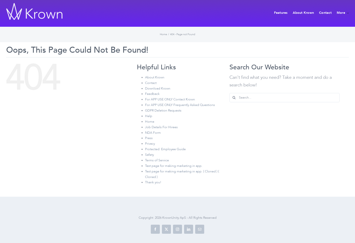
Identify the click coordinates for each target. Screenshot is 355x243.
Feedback (152, 94)
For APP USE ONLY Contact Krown (170, 99)
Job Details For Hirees (161, 127)
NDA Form (153, 132)
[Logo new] (35, 5)
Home (149, 121)
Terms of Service (157, 160)
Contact (151, 83)
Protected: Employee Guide (165, 149)
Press (149, 138)
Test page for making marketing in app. (173, 166)
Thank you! (153, 182)
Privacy (150, 143)
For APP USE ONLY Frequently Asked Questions (180, 105)
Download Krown (157, 88)
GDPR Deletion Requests (163, 110)
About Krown (154, 77)
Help (148, 116)
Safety (149, 154)
